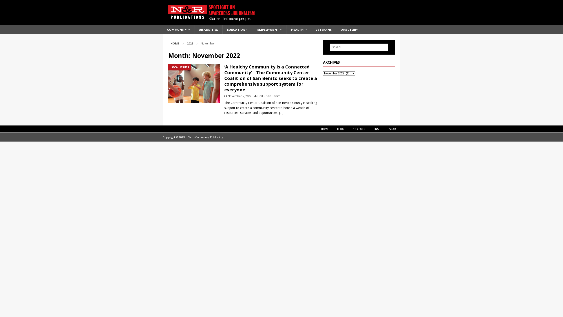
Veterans (324, 30)
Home (324, 129)
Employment (268, 30)
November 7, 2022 (240, 96)
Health (297, 30)
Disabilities (208, 30)
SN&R (392, 129)
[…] (281, 113)
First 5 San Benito (269, 96)
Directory (349, 30)
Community (177, 30)
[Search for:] (359, 47)
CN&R (377, 129)
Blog (340, 129)
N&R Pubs (359, 129)
